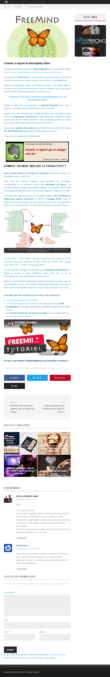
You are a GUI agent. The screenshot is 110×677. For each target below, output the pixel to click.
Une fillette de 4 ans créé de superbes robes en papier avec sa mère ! (22, 407)
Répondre (22, 538)
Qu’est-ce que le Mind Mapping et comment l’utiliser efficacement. (32, 72)
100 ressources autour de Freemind (21, 303)
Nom (6, 620)
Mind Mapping (40, 368)
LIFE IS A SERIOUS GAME (27, 496)
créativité (19, 368)
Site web (42, 632)
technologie (54, 368)
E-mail (7, 632)
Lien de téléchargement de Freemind (22, 300)
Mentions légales (32, 672)
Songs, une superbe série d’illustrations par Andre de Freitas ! (53, 407)
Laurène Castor (12, 316)
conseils (8, 368)
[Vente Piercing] (90, 56)
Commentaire (10, 592)
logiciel (28, 368)
